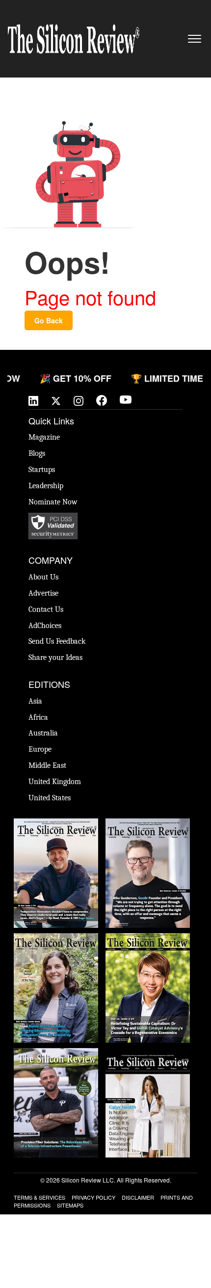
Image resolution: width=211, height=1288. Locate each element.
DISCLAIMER (138, 1197)
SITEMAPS (70, 1205)
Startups (41, 469)
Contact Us (45, 609)
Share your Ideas (55, 657)
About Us (43, 577)
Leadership (45, 485)
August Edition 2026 (148, 823)
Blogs (36, 453)
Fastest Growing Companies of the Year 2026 (56, 948)
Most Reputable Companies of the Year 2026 (56, 1063)
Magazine (44, 437)
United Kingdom (54, 781)
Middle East (47, 765)
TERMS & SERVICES (39, 1197)
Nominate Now (53, 502)
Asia (35, 701)
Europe (40, 749)
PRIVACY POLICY (93, 1197)
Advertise (43, 593)
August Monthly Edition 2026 (56, 828)
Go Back (48, 320)
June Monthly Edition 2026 (147, 1053)
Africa (38, 717)
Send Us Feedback (56, 641)
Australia (43, 733)
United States (49, 797)
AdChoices (44, 625)
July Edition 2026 (147, 938)
